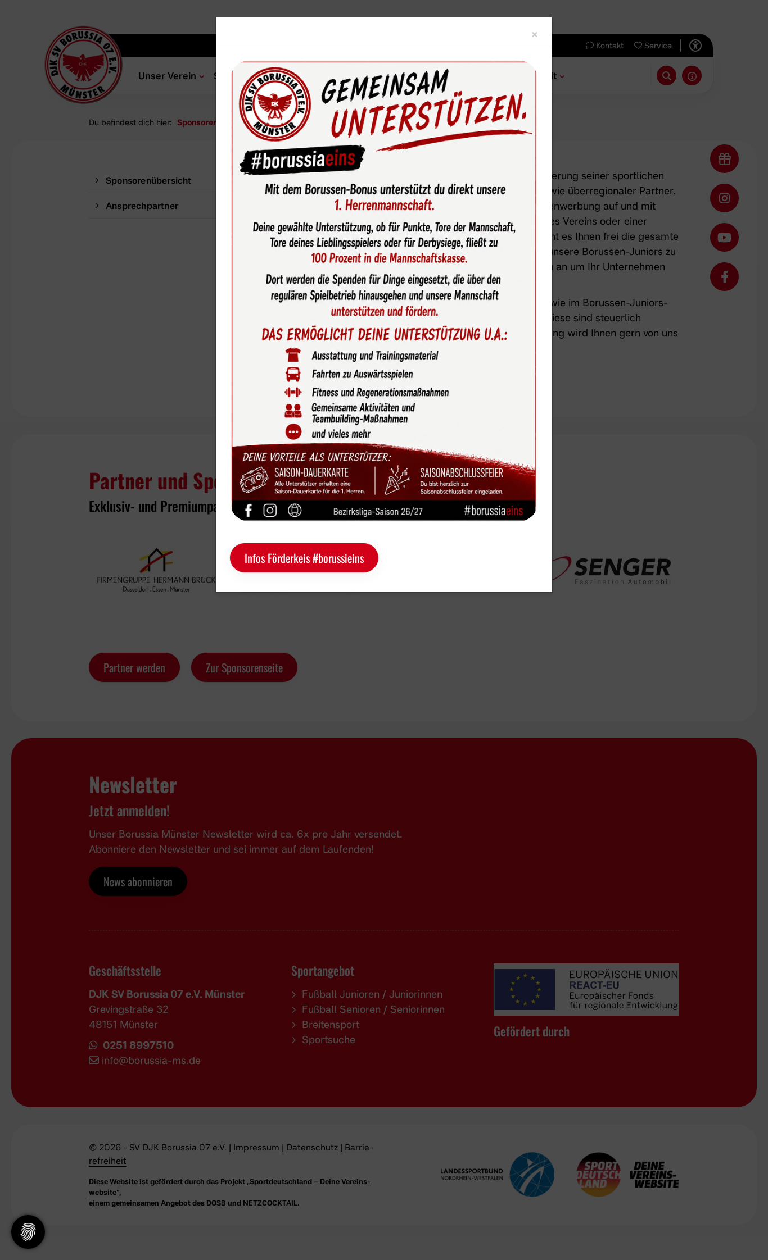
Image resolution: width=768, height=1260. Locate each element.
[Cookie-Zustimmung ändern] (28, 1232)
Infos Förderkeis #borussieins (304, 557)
